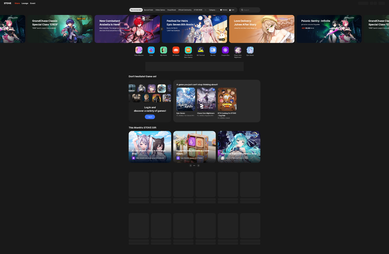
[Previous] (162, 29)
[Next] (227, 29)
